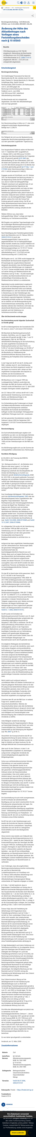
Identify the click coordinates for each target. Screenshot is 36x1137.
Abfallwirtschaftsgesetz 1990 (18, 496)
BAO (9, 732)
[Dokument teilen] (32, 15)
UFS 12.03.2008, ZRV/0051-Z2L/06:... (13, 9)
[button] (18, 3)
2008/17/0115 (26, 58)
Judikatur (7, 7)
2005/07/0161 (6, 237)
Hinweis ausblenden (18, 1133)
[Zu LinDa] (4, 2)
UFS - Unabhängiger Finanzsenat (20, 7)
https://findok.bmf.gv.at (25, 1090)
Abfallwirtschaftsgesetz (22, 475)
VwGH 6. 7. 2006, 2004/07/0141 (12, 610)
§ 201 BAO (22, 158)
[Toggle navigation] (28, 2)
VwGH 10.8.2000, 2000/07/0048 (16, 520)
